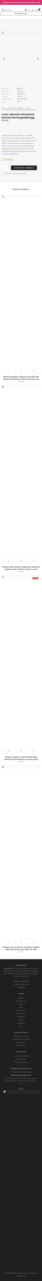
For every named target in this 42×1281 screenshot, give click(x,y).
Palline (28, 108)
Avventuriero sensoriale (21, 1039)
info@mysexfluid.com (25, 1072)
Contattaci (21, 987)
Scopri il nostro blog (21, 984)
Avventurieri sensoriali (15, 108)
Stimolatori (21, 1017)
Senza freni (21, 1042)
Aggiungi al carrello (24, 168)
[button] (38, 58)
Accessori (21, 1023)
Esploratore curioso (21, 1036)
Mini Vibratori (21, 1001)
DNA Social (21, 1276)
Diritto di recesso (21, 1062)
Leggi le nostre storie (21, 981)
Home (3, 108)
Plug (21, 1007)
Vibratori (21, 998)
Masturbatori (21, 1013)
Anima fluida (21, 1045)
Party (21, 1026)
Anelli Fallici (21, 1010)
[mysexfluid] (6, 10)
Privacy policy (21, 1059)
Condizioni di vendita (21, 1056)
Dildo (21, 1004)
